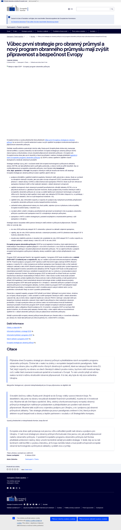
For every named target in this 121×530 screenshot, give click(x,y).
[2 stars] (8, 469)
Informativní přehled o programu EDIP (19, 335)
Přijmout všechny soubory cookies (63, 519)
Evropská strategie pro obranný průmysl (20, 342)
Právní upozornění (88, 508)
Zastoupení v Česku (32, 459)
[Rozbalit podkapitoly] (18, 31)
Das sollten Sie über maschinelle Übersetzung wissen (43, 22)
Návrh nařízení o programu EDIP (18, 339)
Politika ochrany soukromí (72, 508)
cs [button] (72, 9)
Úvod (8, 31)
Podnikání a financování (60, 31)
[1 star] (7, 469)
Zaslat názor (28, 469)
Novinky (33, 36)
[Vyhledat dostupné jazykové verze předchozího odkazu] (13, 142)
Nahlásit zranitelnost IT (13, 508)
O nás (15, 31)
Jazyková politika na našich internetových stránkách (38, 508)
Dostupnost (99, 508)
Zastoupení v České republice (15, 36)
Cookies (59, 508)
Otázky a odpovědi (13, 327)
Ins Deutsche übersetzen (18, 22)
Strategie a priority (27, 31)
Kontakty (92, 31)
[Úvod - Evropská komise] (20, 8)
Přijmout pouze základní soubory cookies (93, 519)
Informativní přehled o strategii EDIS (19, 331)
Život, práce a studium (78, 31)
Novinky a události (42, 31)
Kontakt (45, 504)
